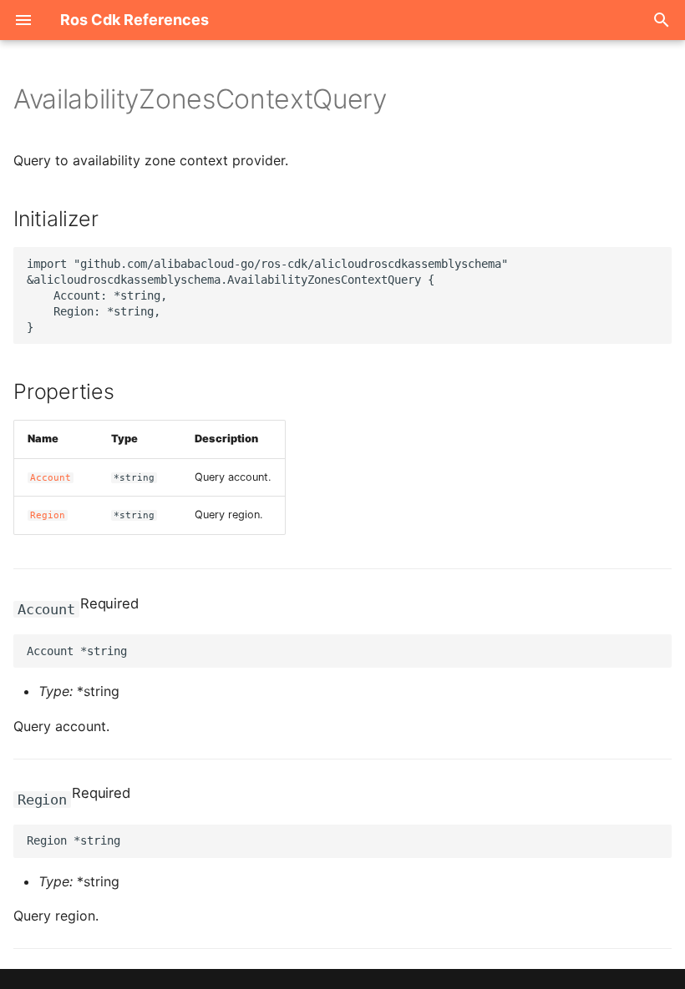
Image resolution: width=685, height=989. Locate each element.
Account (50, 477)
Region (47, 515)
